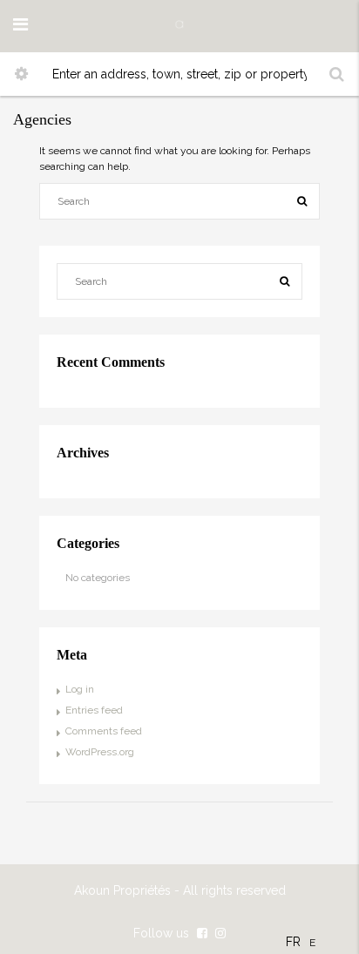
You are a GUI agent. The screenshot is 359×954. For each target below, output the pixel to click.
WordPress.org (99, 752)
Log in (79, 689)
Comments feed (103, 731)
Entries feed (94, 710)
